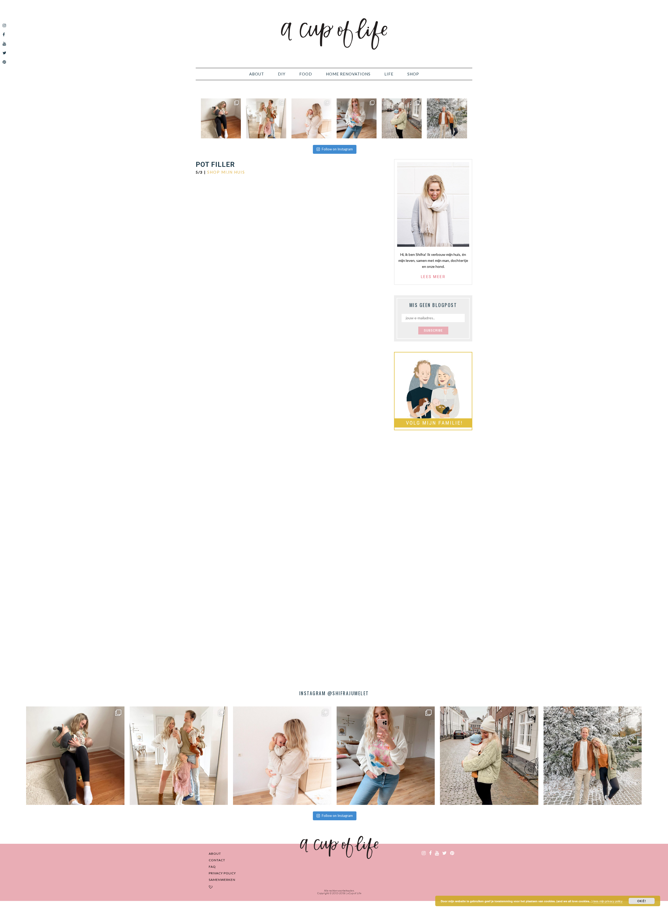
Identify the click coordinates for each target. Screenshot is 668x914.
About (215, 854)
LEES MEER (433, 277)
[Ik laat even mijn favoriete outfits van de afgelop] (357, 118)
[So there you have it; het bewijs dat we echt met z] (447, 118)
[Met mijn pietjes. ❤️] (402, 118)
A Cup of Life (334, 34)
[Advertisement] (433, 521)
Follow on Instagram (337, 149)
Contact (217, 860)
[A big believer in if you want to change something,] (266, 118)
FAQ (212, 867)
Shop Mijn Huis (226, 172)
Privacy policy (222, 873)
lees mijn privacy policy (608, 901)
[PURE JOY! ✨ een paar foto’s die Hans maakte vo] (221, 118)
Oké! (641, 901)
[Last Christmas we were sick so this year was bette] (311, 118)
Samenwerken (222, 880)
